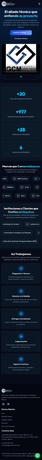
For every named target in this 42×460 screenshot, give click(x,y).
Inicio (3, 413)
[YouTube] (8, 404)
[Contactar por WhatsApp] (37, 455)
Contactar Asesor (21, 38)
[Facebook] (3, 404)
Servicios (5, 423)
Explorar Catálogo (19, 32)
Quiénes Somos (7, 416)
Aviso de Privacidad (8, 426)
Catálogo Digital (7, 420)
